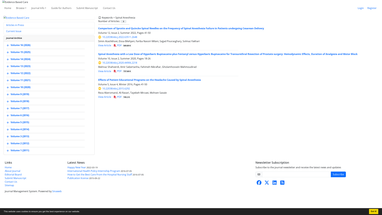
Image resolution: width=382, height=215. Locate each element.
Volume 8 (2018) (20, 101)
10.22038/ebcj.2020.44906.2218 (119, 62)
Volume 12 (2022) (20, 73)
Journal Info (37, 8)
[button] (80, 211)
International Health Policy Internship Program (93, 171)
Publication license (77, 178)
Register (372, 8)
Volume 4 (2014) (20, 129)
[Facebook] (259, 183)
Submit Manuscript (87, 8)
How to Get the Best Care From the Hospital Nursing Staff (99, 174)
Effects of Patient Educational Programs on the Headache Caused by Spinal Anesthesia (149, 80)
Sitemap (9, 185)
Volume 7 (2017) (20, 108)
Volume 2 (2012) (20, 143)
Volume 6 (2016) (20, 115)
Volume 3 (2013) (20, 136)
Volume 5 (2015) (20, 122)
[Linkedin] (274, 183)
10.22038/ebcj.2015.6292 (116, 88)
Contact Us (109, 8)
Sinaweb (57, 191)
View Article (104, 45)
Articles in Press (15, 25)
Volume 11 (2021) (20, 80)
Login (361, 8)
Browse (20, 8)
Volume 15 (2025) (20, 52)
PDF (124, 45)
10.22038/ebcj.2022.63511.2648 (119, 37)
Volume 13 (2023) (20, 66)
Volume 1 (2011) (20, 150)
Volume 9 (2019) (20, 94)
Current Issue (13, 31)
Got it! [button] (373, 211)
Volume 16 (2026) (20, 45)
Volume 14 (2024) (20, 59)
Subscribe (338, 174)
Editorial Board (13, 174)
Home (7, 8)
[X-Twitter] (266, 183)
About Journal (12, 171)
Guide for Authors (61, 8)
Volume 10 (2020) (20, 87)
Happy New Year (76, 167)
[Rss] (282, 183)
